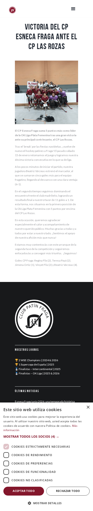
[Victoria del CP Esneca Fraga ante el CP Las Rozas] (46, 92)
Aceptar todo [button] (24, 491)
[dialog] (46, 456)
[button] (46, 436)
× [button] (88, 407)
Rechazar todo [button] (68, 491)
